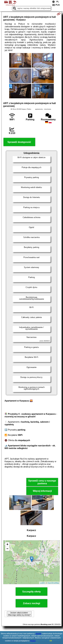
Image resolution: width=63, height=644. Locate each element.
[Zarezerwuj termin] (59, 14)
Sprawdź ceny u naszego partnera (42, 482)
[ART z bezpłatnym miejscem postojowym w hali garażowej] (20, 60)
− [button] (7, 549)
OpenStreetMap (53, 583)
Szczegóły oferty (31, 591)
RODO (33, 641)
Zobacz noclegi (31, 603)
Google (38, 634)
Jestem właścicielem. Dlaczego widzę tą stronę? (19, 614)
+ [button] (7, 544)
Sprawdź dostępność (19, 142)
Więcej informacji (42, 491)
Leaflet (42, 583)
